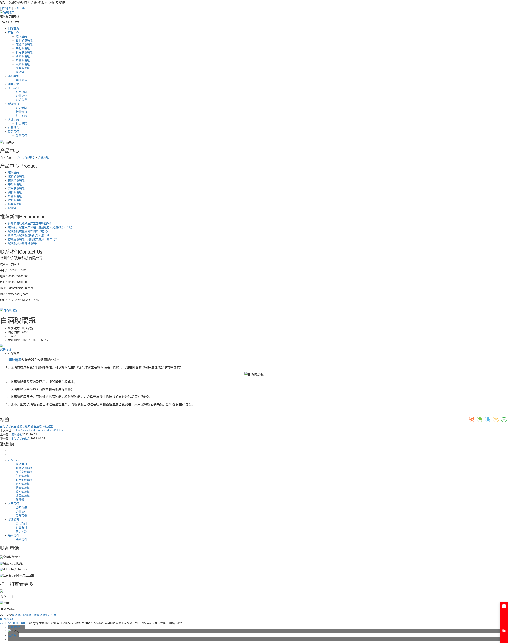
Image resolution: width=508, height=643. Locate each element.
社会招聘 (21, 123)
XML (24, 8)
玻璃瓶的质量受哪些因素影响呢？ (29, 231)
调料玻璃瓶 (23, 56)
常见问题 (21, 116)
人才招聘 (13, 119)
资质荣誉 (21, 100)
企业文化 (21, 96)
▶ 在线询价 (7, 619)
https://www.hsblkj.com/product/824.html (39, 430)
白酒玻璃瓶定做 (23, 426)
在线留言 (13, 127)
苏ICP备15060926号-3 (14, 623)
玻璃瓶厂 (17, 615)
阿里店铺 (13, 84)
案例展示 (21, 80)
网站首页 (13, 28)
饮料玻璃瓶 (23, 64)
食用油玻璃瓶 (24, 52)
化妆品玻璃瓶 (24, 40)
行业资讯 (21, 112)
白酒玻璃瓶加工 (43, 426)
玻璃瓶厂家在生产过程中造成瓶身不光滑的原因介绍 (40, 227)
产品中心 (13, 32)
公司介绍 (21, 92)
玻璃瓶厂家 (30, 615)
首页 (17, 157)
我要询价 (5, 349)
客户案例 (13, 76)
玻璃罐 (20, 72)
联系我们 (13, 131)
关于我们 (13, 88)
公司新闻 (21, 108)
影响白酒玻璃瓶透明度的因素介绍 (29, 235)
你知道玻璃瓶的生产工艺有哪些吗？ (30, 223)
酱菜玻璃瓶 (23, 68)
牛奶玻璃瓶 (23, 48)
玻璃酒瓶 (21, 36)
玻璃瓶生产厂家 (46, 615)
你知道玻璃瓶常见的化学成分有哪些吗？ (33, 239)
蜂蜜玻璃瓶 (23, 60)
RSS (16, 8)
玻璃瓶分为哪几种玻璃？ (23, 243)
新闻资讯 (13, 104)
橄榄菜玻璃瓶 (24, 44)
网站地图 (5, 8)
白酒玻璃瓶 (7, 426)
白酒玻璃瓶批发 (21, 438)
